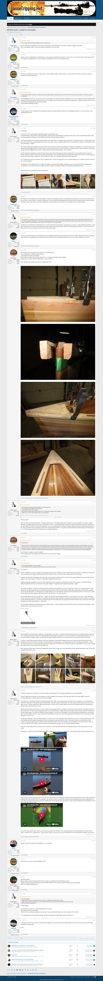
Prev (10, 34)
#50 (94, 250)
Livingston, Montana (15, 935)
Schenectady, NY (15, 890)
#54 (94, 631)
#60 (94, 920)
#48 (94, 214)
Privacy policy (87, 977)
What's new (18, 18)
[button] (22, 18)
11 (39, 956)
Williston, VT (16, 246)
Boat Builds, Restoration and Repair (30, 947)
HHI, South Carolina (15, 855)
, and (31, 210)
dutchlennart (89, 946)
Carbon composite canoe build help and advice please (28, 950)
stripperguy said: (25, 896)
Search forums (16, 20)
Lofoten (17, 51)
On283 (13, 951)
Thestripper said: (25, 540)
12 (41, 956)
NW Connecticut (15, 125)
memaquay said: (25, 92)
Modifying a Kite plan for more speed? (23, 945)
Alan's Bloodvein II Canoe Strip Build (22, 959)
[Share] (92, 38)
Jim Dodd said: (25, 505)
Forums (10, 18)
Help (92, 977)
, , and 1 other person (35, 498)
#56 (94, 840)
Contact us (72, 977)
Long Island (16, 68)
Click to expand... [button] (58, 517)
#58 (94, 876)
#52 (94, 537)
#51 (94, 502)
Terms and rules (79, 977)
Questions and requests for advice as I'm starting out (27, 964)
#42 (94, 54)
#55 (94, 690)
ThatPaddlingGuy (88, 956)
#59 (94, 893)
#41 (94, 37)
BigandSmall (14, 947)
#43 (94, 71)
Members (26, 18)
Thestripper (10, 32)
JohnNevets (14, 965)
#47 (94, 196)
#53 (94, 560)
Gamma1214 (14, 961)
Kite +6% (14, 955)
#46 (94, 128)
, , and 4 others (31, 836)
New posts (9, 20)
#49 (94, 233)
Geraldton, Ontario (15, 86)
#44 (94, 89)
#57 (94, 858)
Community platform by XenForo (51, 979)
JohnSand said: (25, 40)
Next (21, 34)
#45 (94, 108)
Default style (11, 977)
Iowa (18, 263)
